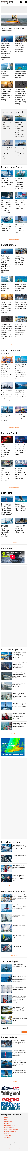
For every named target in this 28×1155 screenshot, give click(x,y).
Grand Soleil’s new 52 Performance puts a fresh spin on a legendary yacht (7, 154)
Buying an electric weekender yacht (5, 75)
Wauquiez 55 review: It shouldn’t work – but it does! (20, 529)
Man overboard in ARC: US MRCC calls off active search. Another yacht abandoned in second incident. (7, 397)
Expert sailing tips (10, 842)
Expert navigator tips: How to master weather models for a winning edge (19, 877)
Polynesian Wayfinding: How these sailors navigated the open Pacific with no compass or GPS (6, 52)
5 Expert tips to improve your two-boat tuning (19, 856)
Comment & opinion (11, 649)
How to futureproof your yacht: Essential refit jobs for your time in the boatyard (6, 474)
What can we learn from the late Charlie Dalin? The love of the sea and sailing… (6, 95)
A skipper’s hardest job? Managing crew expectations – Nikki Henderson (20, 473)
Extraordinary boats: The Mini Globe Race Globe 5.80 (6, 227)
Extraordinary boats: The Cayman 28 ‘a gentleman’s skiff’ (20, 228)
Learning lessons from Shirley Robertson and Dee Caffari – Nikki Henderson (18, 716)
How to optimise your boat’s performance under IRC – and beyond (19, 846)
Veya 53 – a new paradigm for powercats (7, 125)
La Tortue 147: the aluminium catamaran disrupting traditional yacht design (20, 183)
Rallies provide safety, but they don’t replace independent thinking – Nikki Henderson (19, 665)
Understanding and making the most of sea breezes (21, 75)
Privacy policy (10, 1148)
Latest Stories (8, 245)
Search (24, 1032)
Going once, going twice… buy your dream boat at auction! (20, 152)
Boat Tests (6, 492)
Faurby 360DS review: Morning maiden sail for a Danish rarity (21, 305)
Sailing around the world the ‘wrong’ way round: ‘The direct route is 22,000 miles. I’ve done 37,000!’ (19, 999)
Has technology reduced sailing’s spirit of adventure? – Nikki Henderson (19, 655)
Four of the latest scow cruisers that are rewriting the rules (19, 1018)
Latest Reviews (9, 1037)
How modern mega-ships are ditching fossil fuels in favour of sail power (19, 987)
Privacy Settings (17, 1148)
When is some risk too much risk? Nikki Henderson (18, 684)
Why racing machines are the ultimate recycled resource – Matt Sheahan (19, 704)
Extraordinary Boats (11, 167)
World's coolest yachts (13, 891)
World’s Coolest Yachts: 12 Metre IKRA (19, 945)
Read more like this (14, 239)
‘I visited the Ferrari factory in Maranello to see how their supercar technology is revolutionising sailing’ (20, 97)
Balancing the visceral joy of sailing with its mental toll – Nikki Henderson (19, 724)
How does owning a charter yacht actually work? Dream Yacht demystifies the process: (20, 129)
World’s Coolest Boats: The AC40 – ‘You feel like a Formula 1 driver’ (19, 906)
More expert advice (14, 886)
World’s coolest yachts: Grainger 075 (18, 915)
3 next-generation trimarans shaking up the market (19, 966)
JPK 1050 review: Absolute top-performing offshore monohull (6, 531)
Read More (14, 734)
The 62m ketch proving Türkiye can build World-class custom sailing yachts (19, 1063)
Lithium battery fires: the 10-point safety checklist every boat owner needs (20, 449)
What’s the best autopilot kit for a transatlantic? (21, 417)
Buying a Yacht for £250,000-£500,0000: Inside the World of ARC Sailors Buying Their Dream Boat (20, 372)
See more (14, 955)
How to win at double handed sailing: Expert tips (18, 867)
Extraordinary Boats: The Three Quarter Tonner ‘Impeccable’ (20, 204)
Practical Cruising (10, 433)
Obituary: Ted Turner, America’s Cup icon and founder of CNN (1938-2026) (19, 695)
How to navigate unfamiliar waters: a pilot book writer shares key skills (6, 450)
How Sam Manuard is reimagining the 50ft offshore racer (7, 182)
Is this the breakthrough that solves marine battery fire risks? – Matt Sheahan (19, 675)
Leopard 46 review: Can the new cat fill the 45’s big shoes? (20, 507)
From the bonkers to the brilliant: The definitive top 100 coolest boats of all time (20, 330)
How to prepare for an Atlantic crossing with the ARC (7, 418)
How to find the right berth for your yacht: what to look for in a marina (18, 1009)
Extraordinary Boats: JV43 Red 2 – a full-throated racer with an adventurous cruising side (6, 206)
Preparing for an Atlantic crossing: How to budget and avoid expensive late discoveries (6, 371)
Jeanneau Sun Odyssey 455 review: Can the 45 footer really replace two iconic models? (6, 509)
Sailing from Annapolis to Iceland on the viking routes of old (20, 395)
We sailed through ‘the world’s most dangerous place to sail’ (19, 48)
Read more (14, 345)
